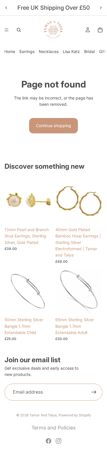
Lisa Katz (71, 51)
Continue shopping (53, 125)
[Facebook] (48, 440)
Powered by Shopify (74, 415)
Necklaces (48, 51)
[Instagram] (58, 440)
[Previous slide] (6, 7)
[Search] (19, 30)
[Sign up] (94, 392)
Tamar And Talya (43, 415)
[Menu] (6, 29)
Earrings (27, 51)
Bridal (89, 51)
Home (9, 51)
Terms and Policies (53, 428)
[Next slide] (100, 7)
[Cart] (100, 30)
